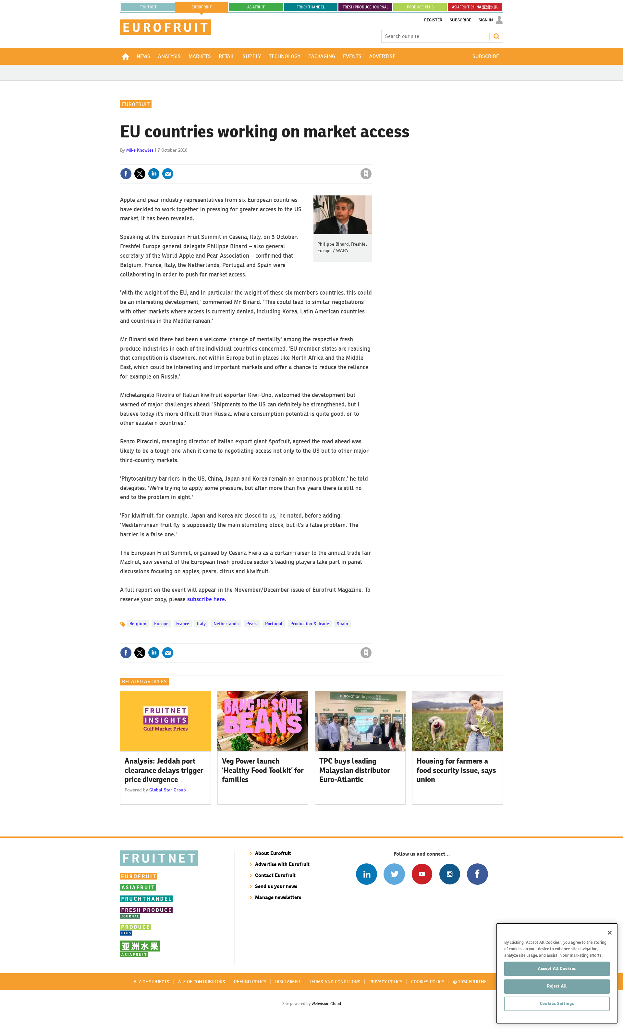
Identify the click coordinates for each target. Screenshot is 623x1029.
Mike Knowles (139, 150)
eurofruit (201, 7)
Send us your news (276, 886)
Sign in (289, 160)
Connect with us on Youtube (422, 873)
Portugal (274, 623)
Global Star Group (167, 790)
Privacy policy (385, 982)
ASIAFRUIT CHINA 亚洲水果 (475, 7)
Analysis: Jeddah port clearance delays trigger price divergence (164, 770)
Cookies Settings (557, 1003)
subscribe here (206, 599)
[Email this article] (168, 174)
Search (496, 36)
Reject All (557, 986)
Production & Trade (309, 623)
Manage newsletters (278, 897)
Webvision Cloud (326, 1003)
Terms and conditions (334, 982)
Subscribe (460, 20)
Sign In (486, 20)
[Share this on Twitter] (140, 174)
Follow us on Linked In (366, 873)
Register (433, 20)
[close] (371, 160)
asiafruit (256, 7)
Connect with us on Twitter (394, 873)
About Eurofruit (273, 853)
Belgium (137, 623)
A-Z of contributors (201, 982)
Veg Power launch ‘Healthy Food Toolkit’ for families (263, 770)
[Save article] (366, 174)
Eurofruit (136, 104)
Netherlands (226, 623)
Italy (201, 623)
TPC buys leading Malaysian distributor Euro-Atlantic (354, 770)
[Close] (610, 933)
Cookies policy (427, 982)
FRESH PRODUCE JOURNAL (365, 7)
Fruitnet (148, 7)
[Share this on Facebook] (126, 174)
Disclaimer (287, 982)
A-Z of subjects (151, 982)
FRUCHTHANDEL (311, 7)
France (182, 623)
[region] (557, 973)
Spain (342, 623)
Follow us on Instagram (449, 873)
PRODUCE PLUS (420, 7)
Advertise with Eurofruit (282, 864)
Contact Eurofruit (275, 875)
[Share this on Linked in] (154, 174)
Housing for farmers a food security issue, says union (456, 770)
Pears (251, 623)
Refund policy (250, 982)
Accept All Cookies (557, 968)
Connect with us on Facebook (477, 873)
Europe (161, 623)
